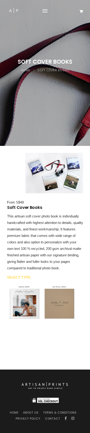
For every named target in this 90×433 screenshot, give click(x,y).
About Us (31, 412)
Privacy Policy (28, 418)
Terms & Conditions (60, 412)
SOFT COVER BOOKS (53, 70)
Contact (52, 418)
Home (25, 70)
